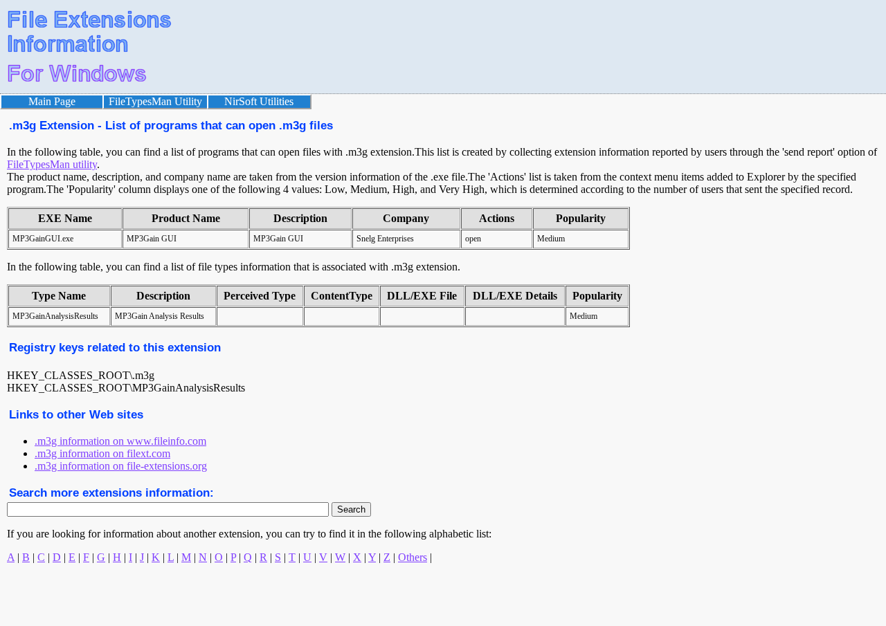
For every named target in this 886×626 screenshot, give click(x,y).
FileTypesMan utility (52, 164)
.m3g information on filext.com (102, 453)
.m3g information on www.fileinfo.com (120, 441)
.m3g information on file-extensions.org (121, 466)
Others (412, 557)
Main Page (51, 101)
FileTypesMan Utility (155, 101)
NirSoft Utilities (258, 101)
